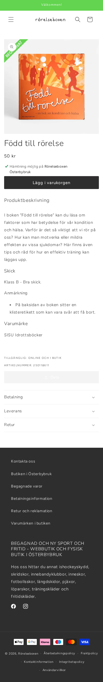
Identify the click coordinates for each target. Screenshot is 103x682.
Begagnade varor (27, 486)
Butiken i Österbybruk (31, 474)
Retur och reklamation (31, 511)
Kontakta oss (23, 461)
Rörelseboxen (28, 653)
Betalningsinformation (31, 498)
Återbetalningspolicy (59, 653)
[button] (11, 19)
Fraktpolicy (89, 653)
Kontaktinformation (39, 662)
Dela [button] (55, 377)
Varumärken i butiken (31, 523)
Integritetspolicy (72, 662)
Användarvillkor (54, 670)
